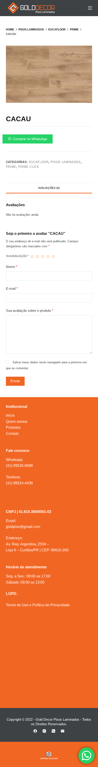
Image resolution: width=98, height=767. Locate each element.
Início (10, 415)
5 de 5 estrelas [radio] (53, 256)
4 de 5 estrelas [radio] (48, 256)
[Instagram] (44, 731)
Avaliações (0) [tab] (49, 188)
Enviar (15, 381)
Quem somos (16, 421)
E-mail (12, 288)
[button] (49, 139)
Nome (11, 267)
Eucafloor (39, 162)
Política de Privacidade (51, 605)
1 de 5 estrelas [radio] (32, 256)
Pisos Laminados (66, 162)
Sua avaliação (17, 256)
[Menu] (90, 8)
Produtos (13, 427)
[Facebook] (35, 731)
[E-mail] (62, 731)
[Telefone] (53, 731)
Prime (11, 166)
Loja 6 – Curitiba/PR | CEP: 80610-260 (37, 550)
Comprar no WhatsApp (30, 139)
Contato (12, 433)
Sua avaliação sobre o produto (29, 310)
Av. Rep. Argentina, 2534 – (27, 544)
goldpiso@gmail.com (23, 527)
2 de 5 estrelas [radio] (37, 256)
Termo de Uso (17, 605)
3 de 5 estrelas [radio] (42, 256)
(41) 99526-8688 (19, 466)
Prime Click (28, 166)
